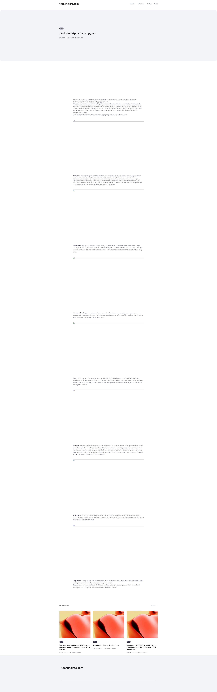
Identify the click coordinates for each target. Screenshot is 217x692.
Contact (149, 4)
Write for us (141, 4)
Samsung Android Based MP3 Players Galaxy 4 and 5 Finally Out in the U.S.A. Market (74, 647)
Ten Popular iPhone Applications (106, 645)
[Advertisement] (108, 78)
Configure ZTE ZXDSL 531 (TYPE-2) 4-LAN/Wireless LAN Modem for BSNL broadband (141, 647)
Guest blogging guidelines (99, 102)
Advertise (132, 4)
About (156, 4)
